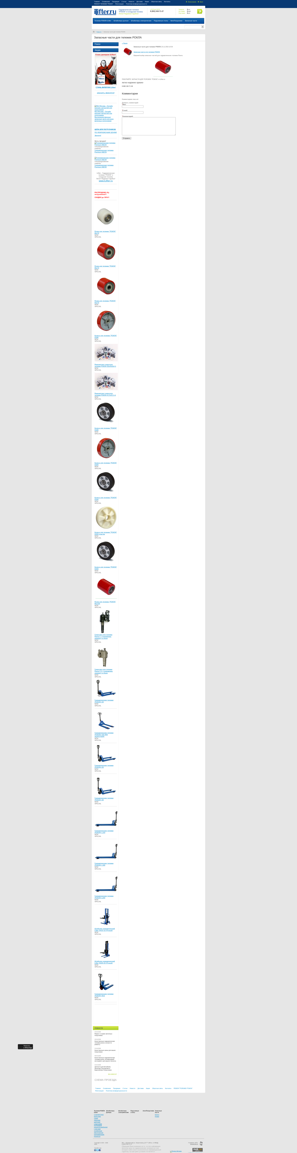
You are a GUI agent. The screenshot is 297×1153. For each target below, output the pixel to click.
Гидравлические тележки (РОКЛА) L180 (104, 864)
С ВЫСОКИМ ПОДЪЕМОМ (98, 1124)
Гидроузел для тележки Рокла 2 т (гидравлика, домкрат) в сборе (103, 636)
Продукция (115, 1)
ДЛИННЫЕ (97, 1120)
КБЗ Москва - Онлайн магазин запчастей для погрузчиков (103, 113)
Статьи (124, 1)
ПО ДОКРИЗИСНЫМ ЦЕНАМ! (106, 132)
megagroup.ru (194, 1144)
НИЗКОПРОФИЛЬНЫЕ (101, 1127)
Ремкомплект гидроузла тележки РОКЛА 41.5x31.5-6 (105, 394)
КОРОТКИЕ (97, 1116)
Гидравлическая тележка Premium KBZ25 (104, 151)
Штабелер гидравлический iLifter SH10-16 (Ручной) (105, 929)
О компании (106, 1)
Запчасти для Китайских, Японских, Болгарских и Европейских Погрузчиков (103, 1068)
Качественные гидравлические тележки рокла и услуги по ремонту (105, 1042)
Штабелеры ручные (121, 21)
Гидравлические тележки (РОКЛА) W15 (104, 995)
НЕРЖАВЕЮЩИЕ (99, 1134)
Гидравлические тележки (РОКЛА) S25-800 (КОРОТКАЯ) (104, 734)
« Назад (125, 43)
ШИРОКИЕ (97, 1122)
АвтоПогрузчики (176, 21)
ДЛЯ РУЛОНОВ (98, 1132)
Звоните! (98, 135)
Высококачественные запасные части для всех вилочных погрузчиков (104, 119)
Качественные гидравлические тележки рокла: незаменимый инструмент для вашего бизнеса (105, 1059)
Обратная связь (156, 1)
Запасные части (191, 21)
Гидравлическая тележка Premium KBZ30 (104, 166)
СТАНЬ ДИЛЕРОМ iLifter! (106, 87)
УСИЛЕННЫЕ (98, 1131)
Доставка (140, 1)
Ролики (157, 1116)
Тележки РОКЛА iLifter (102, 21)
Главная (97, 1)
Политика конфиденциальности (136, 4)
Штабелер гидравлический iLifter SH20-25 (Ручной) (105, 962)
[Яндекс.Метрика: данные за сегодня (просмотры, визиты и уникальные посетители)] (176, 1151)
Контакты (167, 1)
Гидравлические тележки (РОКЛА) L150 (104, 831)
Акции (147, 1)
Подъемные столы (161, 21)
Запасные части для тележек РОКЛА (147, 52)
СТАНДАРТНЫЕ (99, 1114)
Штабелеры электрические (141, 21)
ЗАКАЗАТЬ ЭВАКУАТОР (106, 93)
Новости (131, 1)
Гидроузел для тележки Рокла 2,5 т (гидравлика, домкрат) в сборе (104, 671)
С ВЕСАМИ (97, 1129)
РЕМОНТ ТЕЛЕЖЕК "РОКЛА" (103, 4)
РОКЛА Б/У (97, 1136)
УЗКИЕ (96, 1118)
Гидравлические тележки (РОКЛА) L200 (104, 897)
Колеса (157, 1114)
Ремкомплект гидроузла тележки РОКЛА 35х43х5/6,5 (105, 365)
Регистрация (119, 4)
